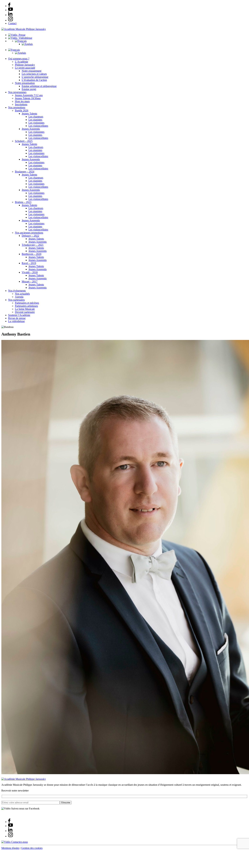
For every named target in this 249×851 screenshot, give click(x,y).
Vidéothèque (24, 37)
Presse (21, 34)
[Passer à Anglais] (27, 44)
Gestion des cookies (32, 848)
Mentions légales (10, 848)
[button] (21, 41)
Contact (12, 23)
